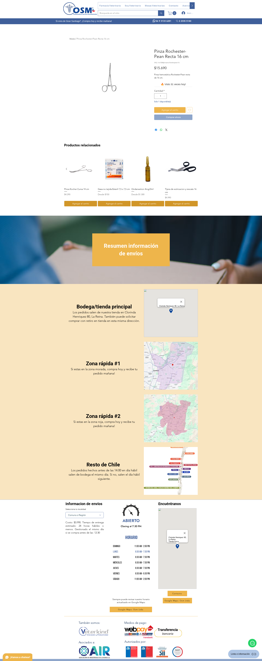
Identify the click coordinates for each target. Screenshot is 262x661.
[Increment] (164, 96)
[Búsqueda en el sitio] (161, 13)
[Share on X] (166, 129)
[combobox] (85, 515)
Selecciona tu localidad (76, 509)
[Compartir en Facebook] (156, 129)
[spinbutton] (160, 96)
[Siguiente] (195, 169)
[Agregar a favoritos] (189, 110)
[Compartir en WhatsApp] (161, 129)
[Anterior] (66, 169)
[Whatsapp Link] (252, 643)
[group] (131, 179)
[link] (172, 13)
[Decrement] (156, 96)
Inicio (72, 38)
